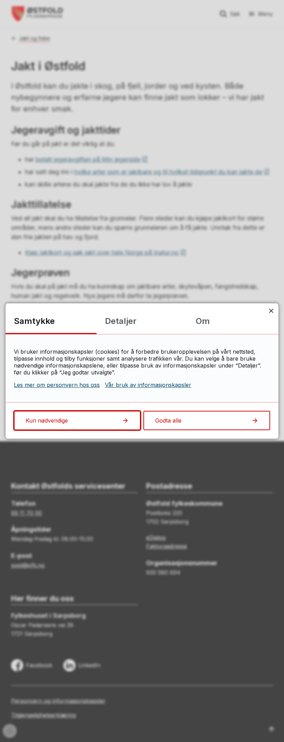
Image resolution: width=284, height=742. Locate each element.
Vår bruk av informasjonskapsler (148, 384)
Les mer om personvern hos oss (57, 384)
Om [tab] (203, 321)
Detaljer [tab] (120, 321)
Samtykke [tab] (34, 321)
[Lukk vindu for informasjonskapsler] (271, 310)
